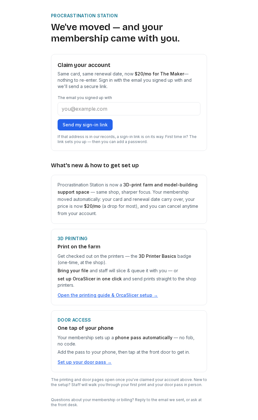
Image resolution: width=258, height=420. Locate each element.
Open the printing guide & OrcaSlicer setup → (108, 295)
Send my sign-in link (85, 124)
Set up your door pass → (85, 362)
